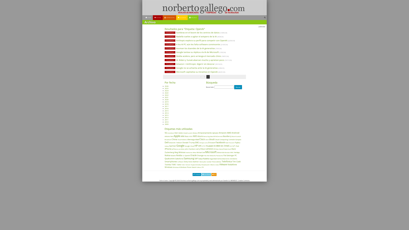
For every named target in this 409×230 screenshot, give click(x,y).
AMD (229, 133)
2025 (166, 88)
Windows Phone (185, 167)
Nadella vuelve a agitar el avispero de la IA (194, 36)
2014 (166, 113)
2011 (166, 120)
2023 (166, 93)
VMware (223, 164)
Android (235, 132)
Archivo (194, 18)
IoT (233, 146)
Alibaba (195, 133)
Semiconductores (223, 159)
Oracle (193, 155)
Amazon (223, 132)
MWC (232, 152)
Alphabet (215, 133)
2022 (166, 95)
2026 (166, 86)
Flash (227, 143)
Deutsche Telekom (175, 143)
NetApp (237, 152)
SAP (196, 158)
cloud (211, 139)
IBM (218, 145)
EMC (197, 142)
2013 (166, 115)
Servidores (233, 159)
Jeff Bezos (175, 149)
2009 (166, 124)
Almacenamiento (205, 133)
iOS (231, 146)
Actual (158, 18)
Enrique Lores (203, 143)
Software (180, 162)
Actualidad (170, 33)
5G (166, 133)
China (174, 139)
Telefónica (227, 161)
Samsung (189, 158)
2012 (166, 117)
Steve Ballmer (193, 162)
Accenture (170, 133)
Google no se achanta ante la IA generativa (195, 68)
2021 (166, 97)
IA (215, 145)
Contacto (197, 174)
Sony (186, 161)
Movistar (227, 152)
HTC (203, 146)
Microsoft (211, 152)
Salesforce (179, 158)
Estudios (182, 18)
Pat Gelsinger (228, 155)
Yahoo (199, 167)
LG (214, 149)
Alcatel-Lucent (187, 133)
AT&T (190, 136)
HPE (200, 146)
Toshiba (168, 164)
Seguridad (213, 159)
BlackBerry (227, 136)
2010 (166, 122)
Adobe (180, 133)
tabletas (218, 162)
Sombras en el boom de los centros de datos (196, 32)
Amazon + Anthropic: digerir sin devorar (194, 64)
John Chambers (190, 149)
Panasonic (219, 156)
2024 (166, 91)
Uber (183, 165)
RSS (214, 174)
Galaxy (167, 146)
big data (210, 136)
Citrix (206, 140)
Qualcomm (170, 158)
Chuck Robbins (182, 140)
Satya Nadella (203, 158)
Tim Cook (236, 161)
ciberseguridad (193, 139)
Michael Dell (201, 152)
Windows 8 (176, 167)
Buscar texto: (210, 87)
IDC (222, 145)
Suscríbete (207, 174)
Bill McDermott (218, 136)
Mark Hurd (227, 149)
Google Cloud (189, 146)
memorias (189, 152)
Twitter (179, 165)
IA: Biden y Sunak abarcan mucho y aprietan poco (199, 60)
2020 (166, 99)
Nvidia (179, 155)
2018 (166, 104)
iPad (237, 146)
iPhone (168, 148)
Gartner (172, 146)
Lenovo (209, 148)
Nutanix (173, 156)
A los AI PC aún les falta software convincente (197, 44)
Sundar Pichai (211, 162)
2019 (166, 102)
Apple (177, 136)
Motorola (220, 152)
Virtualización (205, 165)
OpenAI (187, 155)
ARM (182, 136)
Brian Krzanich (236, 136)
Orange (200, 155)
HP (196, 145)
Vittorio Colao (214, 165)
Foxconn (231, 143)
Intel (226, 145)
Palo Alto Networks (210, 156)
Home (149, 18)
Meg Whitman (180, 152)
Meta (194, 152)
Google (180, 145)
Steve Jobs (202, 162)
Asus (187, 136)
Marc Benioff (220, 149)
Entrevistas (170, 18)
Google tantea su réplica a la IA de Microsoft (196, 52)
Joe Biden (181, 149)
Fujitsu (237, 142)
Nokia (167, 155)
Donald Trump (188, 142)
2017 (166, 106)
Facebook (220, 142)
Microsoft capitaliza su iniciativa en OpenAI (195, 71)
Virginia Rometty (196, 165)
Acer (176, 133)
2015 (166, 111)
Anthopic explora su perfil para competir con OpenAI (200, 40)
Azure (200, 136)
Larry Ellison (200, 149)
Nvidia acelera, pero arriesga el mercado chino (197, 56)
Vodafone (232, 164)
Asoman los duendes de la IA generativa (194, 48)
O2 (183, 156)
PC (236, 155)
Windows (168, 167)
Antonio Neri (169, 136)
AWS (195, 136)
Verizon (187, 165)
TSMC (173, 164)
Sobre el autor (163, 180)
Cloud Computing (221, 139)
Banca (205, 136)
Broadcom (168, 140)
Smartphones (171, 161)
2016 (166, 108)
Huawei (209, 145)
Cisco (202, 139)
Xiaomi (194, 167)
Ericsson (211, 142)
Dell (166, 142)
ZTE (202, 167)
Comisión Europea (234, 140)
